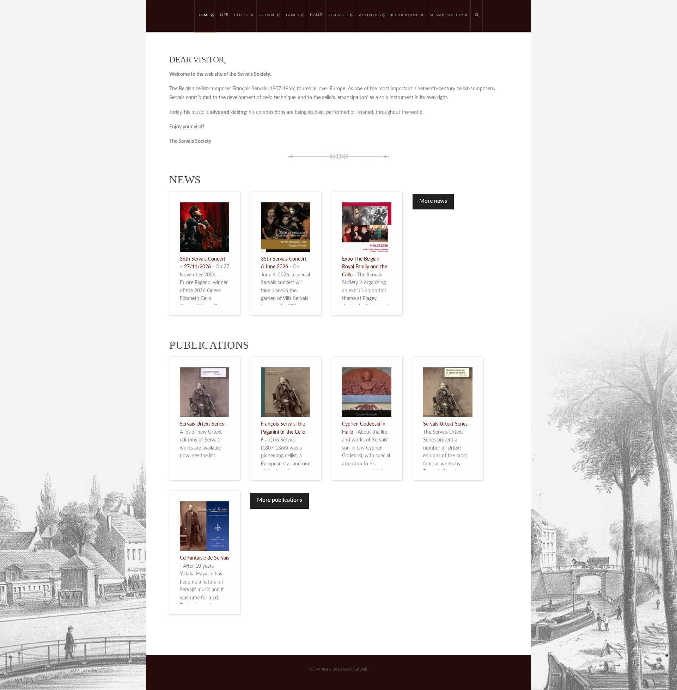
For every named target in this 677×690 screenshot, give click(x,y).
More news (433, 201)
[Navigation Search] (477, 16)
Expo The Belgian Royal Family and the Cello (364, 267)
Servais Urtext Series (202, 424)
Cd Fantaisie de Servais (204, 558)
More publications (279, 500)
